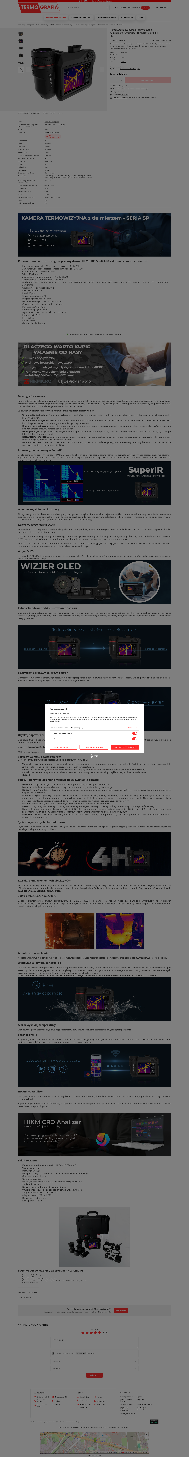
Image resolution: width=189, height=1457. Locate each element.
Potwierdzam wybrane (63, 747)
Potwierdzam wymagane (94, 747)
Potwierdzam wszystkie (125, 747)
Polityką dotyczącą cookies (99, 717)
